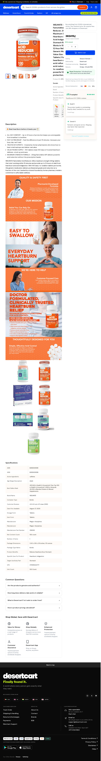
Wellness (6, 13)
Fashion (39, 13)
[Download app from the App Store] (25, 747)
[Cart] (96, 7)
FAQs (95, 749)
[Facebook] (96, 695)
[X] (92, 695)
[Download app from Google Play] (10, 747)
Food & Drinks (29, 13)
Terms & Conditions (89, 738)
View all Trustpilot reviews (80, 136)
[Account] (91, 7)
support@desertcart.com (78, 722)
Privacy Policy (92, 742)
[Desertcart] (11, 7)
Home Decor (17, 13)
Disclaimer (93, 745)
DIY (47, 13)
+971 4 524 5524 (74, 730)
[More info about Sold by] (92, 59)
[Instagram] (87, 695)
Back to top (50, 665)
